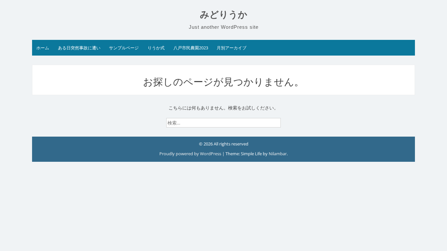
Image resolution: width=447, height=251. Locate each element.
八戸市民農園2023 (190, 48)
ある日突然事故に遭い (79, 48)
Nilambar (278, 154)
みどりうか (223, 14)
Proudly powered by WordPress (190, 154)
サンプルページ (124, 48)
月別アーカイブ (231, 48)
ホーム (42, 48)
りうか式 (156, 48)
